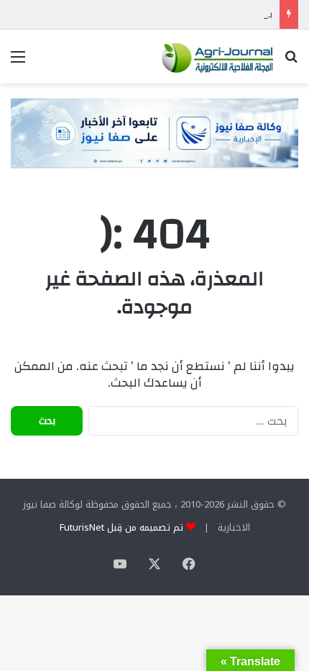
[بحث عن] (291, 62)
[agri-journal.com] (215, 56)
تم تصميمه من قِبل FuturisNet (121, 527)
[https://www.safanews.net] (154, 133)
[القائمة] (18, 62)
